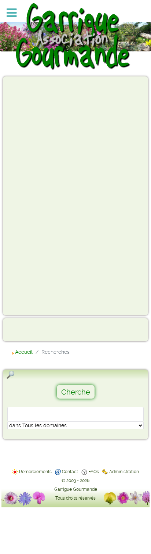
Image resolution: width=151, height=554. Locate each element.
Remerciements (35, 471)
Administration (124, 471)
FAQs (93, 471)
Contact (70, 471)
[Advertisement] (35, 195)
